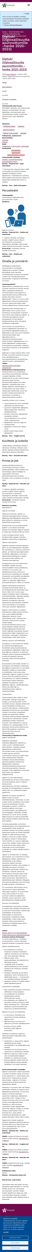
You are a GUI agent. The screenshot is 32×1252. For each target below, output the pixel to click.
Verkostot (23, 133)
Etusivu (4, 32)
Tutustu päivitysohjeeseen (13, 25)
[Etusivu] (8, 5)
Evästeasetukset (15, 1237)
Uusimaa (5, 140)
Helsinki (5, 142)
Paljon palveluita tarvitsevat (16, 155)
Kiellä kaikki (15, 1242)
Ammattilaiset (16, 150)
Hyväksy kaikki (15, 1248)
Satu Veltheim (11, 74)
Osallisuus (21, 126)
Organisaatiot (16, 153)
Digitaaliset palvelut (9, 126)
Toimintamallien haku (16, 32)
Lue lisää (5, 1232)
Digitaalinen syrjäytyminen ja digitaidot (15, 146)
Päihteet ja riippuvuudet (10, 133)
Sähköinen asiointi (8, 129)
